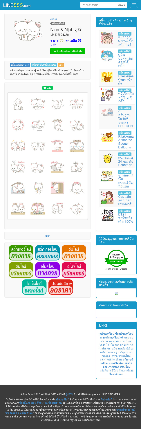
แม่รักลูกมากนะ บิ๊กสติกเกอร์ (125, 40)
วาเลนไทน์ (124, 356)
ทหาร (112, 341)
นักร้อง (106, 356)
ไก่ (107, 345)
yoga (102, 345)
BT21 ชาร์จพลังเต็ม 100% (125, 218)
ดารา (129, 352)
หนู (115, 352)
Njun (47, 235)
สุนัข (114, 348)
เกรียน (103, 352)
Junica (53, 18)
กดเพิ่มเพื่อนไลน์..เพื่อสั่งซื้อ (67, 51)
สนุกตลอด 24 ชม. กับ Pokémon (125, 161)
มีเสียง (129, 348)
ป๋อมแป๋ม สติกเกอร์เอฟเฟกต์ (124, 200)
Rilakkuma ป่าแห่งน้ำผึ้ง (126, 79)
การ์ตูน (122, 352)
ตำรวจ (104, 341)
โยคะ (129, 341)
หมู (131, 337)
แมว (61, 65)
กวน (110, 352)
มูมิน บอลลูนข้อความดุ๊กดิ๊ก (125, 60)
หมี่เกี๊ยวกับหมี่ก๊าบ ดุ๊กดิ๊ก (126, 97)
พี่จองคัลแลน (116, 374)
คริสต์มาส (105, 370)
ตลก (117, 345)
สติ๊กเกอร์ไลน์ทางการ (20, 65)
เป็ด (112, 345)
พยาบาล (120, 341)
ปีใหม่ (115, 370)
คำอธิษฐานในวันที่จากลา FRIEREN (125, 118)
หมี (122, 337)
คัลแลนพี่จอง (126, 370)
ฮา (121, 345)
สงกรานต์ (105, 359)
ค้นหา (121, 5)
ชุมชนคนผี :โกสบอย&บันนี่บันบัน (125, 180)
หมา (108, 348)
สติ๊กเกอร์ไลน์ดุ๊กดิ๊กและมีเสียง (44, 65)
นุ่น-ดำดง (116, 359)
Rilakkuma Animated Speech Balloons (126, 141)
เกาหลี (114, 356)
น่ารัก (103, 348)
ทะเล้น (122, 348)
